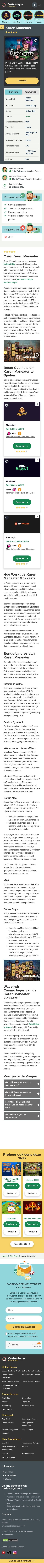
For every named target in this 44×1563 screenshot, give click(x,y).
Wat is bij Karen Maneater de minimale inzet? (18, 1083)
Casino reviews (8, 1423)
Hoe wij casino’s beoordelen (28, 1424)
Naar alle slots (20, 1244)
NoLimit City (9, 264)
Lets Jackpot (7, 1409)
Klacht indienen (28, 1453)
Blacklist (5, 1433)
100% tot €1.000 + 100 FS (17, 541)
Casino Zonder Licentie (31, 1381)
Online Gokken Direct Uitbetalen (10, 1386)
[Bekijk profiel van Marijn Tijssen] (5, 178)
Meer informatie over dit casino (20, 437)
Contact (5, 1453)
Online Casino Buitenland (32, 1371)
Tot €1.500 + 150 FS (15, 429)
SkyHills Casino (28, 1405)
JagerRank (6, 1419)
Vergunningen (27, 1429)
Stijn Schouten (19, 171)
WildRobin (6, 1398)
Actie (28, 116)
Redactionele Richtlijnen (31, 1443)
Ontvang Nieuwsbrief (24, 1327)
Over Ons (5, 1443)
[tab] (22, 1084)
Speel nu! (10, 1186)
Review (10, 1193)
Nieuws (25, 1447)
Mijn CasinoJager (8, 1457)
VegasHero (26, 1402)
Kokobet (5, 1402)
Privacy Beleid (10, 1475)
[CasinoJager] (15, 5)
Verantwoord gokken (10, 1429)
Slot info (13, 92)
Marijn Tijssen (18, 179)
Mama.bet (10, 425)
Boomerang (6, 1405)
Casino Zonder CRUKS (11, 1371)
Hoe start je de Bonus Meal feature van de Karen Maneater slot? (19, 1105)
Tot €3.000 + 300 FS (15, 485)
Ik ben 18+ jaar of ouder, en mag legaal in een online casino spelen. (25, 1335)
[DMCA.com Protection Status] (10, 1540)
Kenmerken (31, 92)
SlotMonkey (26, 1398)
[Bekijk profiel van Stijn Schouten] (5, 170)
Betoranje (10, 538)
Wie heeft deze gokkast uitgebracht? (15, 1116)
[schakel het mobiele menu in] (39, 5)
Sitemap (8, 1479)
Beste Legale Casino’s (10, 1381)
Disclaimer (9, 1472)
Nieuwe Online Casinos (31, 1375)
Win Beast (11, 481)
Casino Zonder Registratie (7, 1376)
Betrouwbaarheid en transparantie (9, 1448)
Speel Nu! (22, 81)
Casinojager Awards (29, 1419)
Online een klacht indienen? (13, 1547)
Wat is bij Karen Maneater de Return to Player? (18, 1093)
